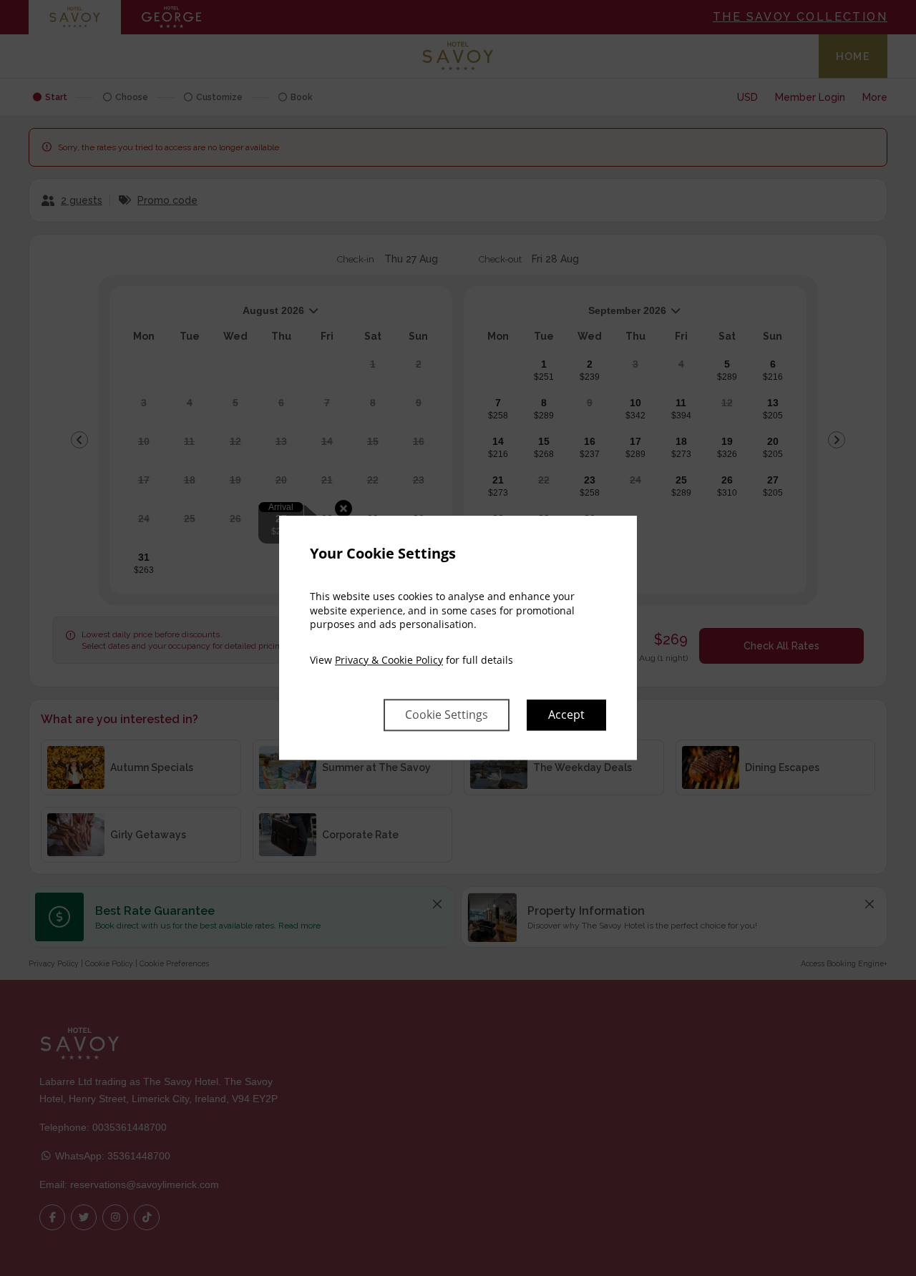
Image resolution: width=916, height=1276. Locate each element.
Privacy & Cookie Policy (389, 660)
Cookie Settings (446, 715)
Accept (566, 715)
